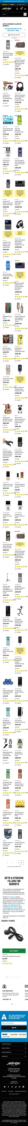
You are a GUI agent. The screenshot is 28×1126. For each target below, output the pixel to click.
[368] (14, 213)
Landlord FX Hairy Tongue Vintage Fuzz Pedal (7, 784)
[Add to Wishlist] (11, 41)
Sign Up (14, 1027)
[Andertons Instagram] (12, 1087)
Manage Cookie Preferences (20, 1091)
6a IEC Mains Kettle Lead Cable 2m (11, 956)
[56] (26, 296)
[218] (26, 211)
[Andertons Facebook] (8, 1087)
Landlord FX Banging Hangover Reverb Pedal (20, 588)
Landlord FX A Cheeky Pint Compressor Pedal (20, 350)
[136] (26, 252)
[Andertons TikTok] (16, 1087)
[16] (26, 566)
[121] (14, 387)
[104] (26, 596)
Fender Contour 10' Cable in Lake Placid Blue (8, 844)
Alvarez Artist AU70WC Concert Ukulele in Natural (7, 419)
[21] (14, 325)
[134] (26, 461)
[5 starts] (8, 701)
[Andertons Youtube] (5, 1087)
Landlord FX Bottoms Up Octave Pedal (8, 651)
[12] (26, 851)
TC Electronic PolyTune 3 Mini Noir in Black (19, 453)
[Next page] (21, 862)
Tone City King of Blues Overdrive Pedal (19, 814)
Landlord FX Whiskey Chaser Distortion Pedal (19, 784)
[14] (14, 429)
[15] (26, 630)
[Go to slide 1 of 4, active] (11, 1004)
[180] (26, 75)
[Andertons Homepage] (7, 8)
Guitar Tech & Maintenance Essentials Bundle (7, 97)
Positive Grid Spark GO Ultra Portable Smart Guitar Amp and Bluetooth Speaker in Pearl (20, 554)
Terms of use (4, 1091)
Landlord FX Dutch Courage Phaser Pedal (8, 814)
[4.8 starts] (20, 75)
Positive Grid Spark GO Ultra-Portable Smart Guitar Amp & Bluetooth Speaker (20, 63)
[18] (14, 140)
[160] (14, 493)
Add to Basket (14, 951)
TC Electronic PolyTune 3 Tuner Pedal (7, 516)
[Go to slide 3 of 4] (15, 1004)
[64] (26, 397)
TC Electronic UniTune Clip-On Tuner (19, 692)
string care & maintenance (11, 905)
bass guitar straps (12, 906)
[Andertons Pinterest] (23, 1087)
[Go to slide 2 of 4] (13, 1004)
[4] (14, 700)
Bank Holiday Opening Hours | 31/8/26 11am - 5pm (14, 1)
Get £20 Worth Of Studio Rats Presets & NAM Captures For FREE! (8, 193)
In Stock (5, 59)
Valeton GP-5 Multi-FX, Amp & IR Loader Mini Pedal (8, 203)
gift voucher (14, 911)
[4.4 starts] (8, 325)
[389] (26, 172)
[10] (14, 792)
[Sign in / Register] (17, 9)
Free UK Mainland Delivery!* (20, 233)
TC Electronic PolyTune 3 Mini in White (19, 516)
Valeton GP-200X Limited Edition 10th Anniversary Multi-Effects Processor (19, 286)
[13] (14, 660)
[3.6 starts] (8, 660)
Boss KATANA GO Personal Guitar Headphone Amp (19, 389)
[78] (26, 524)
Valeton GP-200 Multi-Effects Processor (19, 203)
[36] (26, 762)
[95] (14, 732)
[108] (14, 600)
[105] (26, 358)
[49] (14, 171)
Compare (7, 64)
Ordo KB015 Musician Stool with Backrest (19, 621)
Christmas (12, 897)
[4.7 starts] (20, 141)
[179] (14, 62)
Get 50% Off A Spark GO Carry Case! (20, 53)
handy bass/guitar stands (18, 903)
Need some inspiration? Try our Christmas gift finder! (13, 29)
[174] (14, 464)
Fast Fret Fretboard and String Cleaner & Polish (20, 486)
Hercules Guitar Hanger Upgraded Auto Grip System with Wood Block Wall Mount (7, 454)
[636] (14, 963)
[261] (14, 282)
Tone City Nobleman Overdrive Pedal (19, 130)
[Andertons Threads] (20, 1087)
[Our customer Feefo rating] (14, 1035)
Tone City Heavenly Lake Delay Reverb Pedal (8, 130)
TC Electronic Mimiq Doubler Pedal (19, 754)
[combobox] (14, 14)
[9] (14, 822)
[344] (26, 729)
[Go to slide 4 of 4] (16, 1004)
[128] (26, 792)
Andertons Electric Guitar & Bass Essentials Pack (8, 754)
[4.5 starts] (20, 109)
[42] (26, 328)
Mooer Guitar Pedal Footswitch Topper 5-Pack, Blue (8, 692)
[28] (26, 109)
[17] (26, 670)
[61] (26, 822)
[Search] (25, 14)
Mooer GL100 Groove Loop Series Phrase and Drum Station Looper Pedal (20, 421)
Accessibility (10, 1091)
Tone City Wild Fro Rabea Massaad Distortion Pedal (8, 546)
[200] (14, 555)
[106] (14, 254)
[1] (13, 853)
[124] (14, 524)
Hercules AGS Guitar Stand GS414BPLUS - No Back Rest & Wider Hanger (7, 590)
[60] (26, 140)
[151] (26, 494)
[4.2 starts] (20, 630)
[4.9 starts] (20, 297)
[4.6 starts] (8, 62)
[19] (14, 358)
